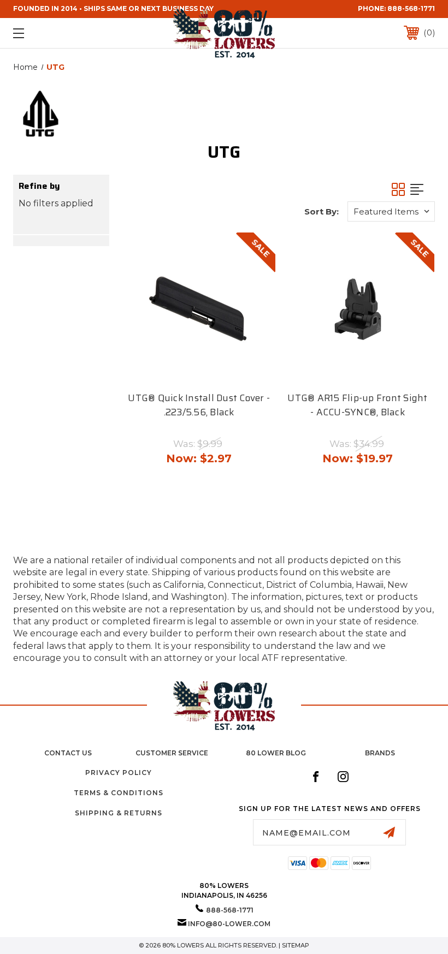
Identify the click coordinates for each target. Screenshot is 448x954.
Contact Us (68, 753)
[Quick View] (187, 370)
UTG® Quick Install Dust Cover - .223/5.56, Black (199, 405)
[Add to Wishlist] (210, 370)
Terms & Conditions (118, 793)
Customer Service (171, 753)
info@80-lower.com (229, 924)
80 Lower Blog (276, 753)
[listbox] (391, 211)
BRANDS (380, 753)
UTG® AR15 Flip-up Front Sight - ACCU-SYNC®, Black (357, 405)
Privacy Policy (118, 772)
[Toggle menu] (55, 33)
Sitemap (295, 945)
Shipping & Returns (118, 813)
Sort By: (321, 211)
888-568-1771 (411, 8)
